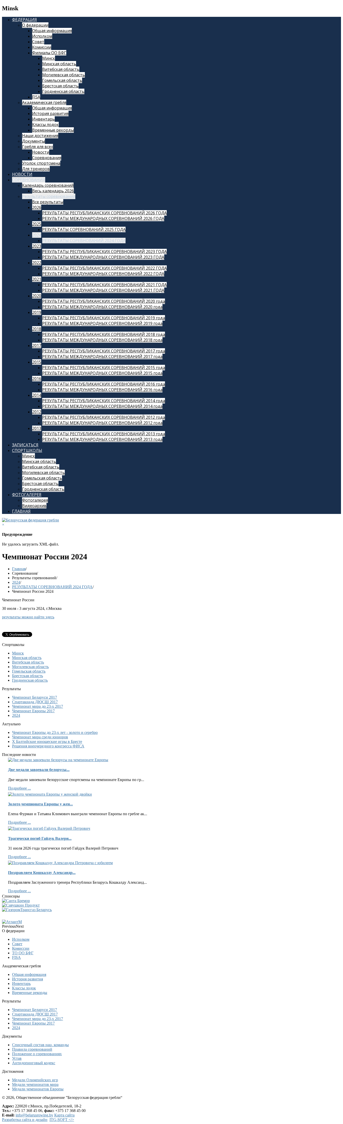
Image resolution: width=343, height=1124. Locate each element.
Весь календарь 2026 (53, 191)
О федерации (35, 25)
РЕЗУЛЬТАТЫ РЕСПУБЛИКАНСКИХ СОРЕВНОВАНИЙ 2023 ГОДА (104, 251)
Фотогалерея (26, 494)
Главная (21, 511)
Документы (33, 141)
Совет (38, 41)
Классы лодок (45, 124)
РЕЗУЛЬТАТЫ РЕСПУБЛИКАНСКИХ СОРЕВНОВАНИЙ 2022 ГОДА (104, 268)
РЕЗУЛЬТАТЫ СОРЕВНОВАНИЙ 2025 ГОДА (84, 229)
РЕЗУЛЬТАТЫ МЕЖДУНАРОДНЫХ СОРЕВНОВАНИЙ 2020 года (102, 307)
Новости (40, 152)
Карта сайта (64, 1115)
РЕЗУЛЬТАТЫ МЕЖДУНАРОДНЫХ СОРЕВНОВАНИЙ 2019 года (102, 323)
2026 (36, 207)
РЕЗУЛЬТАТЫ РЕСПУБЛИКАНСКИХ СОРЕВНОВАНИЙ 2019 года (103, 318)
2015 (36, 362)
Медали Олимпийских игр (35, 1080)
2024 (36, 235)
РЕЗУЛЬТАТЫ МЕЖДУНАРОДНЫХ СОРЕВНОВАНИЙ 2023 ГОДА (103, 257)
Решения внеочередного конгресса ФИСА (48, 746)
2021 (36, 279)
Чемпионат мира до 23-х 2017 (37, 706)
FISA (36, 97)
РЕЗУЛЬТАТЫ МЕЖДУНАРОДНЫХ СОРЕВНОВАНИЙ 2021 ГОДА (103, 290)
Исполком (42, 36)
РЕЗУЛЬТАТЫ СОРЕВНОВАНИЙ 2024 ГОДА (84, 240)
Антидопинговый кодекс (33, 1063)
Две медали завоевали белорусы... (39, 769)
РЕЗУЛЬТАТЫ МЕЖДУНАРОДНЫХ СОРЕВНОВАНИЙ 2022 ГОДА (103, 273)
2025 (36, 224)
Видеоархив (34, 505)
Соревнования (46, 157)
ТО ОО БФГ (22, 953)
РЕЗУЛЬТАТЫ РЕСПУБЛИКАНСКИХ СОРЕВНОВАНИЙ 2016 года (103, 384)
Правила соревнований (32, 1049)
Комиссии (41, 47)
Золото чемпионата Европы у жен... (40, 804)
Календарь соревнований (48, 185)
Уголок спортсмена (41, 163)
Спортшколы (27, 450)
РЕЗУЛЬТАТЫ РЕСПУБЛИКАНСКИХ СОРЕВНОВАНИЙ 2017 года (103, 351)
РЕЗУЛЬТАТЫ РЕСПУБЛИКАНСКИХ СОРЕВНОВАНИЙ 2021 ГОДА (104, 284)
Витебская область (60, 69)
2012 (36, 412)
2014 (36, 395)
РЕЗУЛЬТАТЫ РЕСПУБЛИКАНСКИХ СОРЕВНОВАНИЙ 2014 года (103, 400)
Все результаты (47, 202)
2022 (36, 262)
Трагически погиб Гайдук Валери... (40, 838)
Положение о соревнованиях (37, 1054)
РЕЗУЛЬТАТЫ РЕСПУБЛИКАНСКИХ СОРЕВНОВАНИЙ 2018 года (103, 334)
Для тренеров (36, 168)
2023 (36, 246)
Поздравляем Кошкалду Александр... (42, 872)
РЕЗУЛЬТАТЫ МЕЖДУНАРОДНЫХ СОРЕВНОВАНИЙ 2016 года (102, 389)
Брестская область (60, 86)
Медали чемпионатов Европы (38, 1089)
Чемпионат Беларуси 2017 (34, 697)
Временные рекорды (53, 130)
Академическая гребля (44, 102)
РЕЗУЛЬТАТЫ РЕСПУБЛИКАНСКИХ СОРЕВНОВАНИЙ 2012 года (103, 417)
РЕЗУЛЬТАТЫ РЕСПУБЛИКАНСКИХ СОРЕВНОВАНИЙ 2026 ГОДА (104, 213)
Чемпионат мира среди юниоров (40, 737)
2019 (36, 312)
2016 (36, 378)
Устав (17, 1058)
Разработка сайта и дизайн (24, 1119)
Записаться (25, 445)
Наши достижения (40, 135)
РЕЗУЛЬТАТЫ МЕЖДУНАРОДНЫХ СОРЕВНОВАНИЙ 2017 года (102, 356)
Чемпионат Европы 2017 (33, 711)
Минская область (59, 64)
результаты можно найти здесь (28, 617)
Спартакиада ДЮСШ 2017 (35, 702)
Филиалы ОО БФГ (49, 52)
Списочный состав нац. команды (40, 1045)
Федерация (24, 19)
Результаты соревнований (48, 196)
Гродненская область (63, 91)
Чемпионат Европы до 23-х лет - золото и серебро (55, 732)
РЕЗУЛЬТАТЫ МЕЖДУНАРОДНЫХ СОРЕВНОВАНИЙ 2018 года (102, 340)
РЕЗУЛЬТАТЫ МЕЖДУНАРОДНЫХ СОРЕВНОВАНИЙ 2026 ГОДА (103, 218)
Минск (48, 58)
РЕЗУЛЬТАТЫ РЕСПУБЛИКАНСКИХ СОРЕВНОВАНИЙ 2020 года (103, 301)
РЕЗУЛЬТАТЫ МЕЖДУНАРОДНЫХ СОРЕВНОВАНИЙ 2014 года (102, 406)
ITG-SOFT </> (61, 1119)
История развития (50, 113)
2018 (36, 329)
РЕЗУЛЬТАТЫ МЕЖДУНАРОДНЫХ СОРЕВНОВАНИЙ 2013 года (102, 439)
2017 (36, 345)
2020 (36, 296)
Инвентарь (43, 119)
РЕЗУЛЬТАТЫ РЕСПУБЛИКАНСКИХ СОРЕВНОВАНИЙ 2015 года (103, 367)
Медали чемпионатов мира (35, 1084)
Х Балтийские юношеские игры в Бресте (47, 741)
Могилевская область (63, 75)
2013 (36, 428)
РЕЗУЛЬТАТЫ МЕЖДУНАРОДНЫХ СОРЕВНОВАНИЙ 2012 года (102, 423)
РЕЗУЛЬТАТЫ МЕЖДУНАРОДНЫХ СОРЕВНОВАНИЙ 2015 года (102, 373)
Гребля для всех (37, 146)
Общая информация (52, 30)
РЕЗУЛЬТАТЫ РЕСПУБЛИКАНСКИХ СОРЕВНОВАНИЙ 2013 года (103, 434)
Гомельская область (62, 80)
